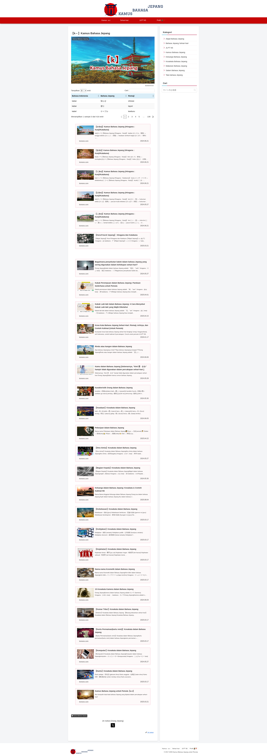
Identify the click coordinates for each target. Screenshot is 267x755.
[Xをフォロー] (113, 725)
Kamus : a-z (166, 748)
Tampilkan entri (81, 91)
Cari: (127, 90)
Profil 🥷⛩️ (193, 748)
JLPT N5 (185, 748)
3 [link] (132, 117)
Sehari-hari (176, 748)
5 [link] (139, 117)
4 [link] (135, 117)
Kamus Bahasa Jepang (80, 715)
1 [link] (124, 117)
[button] (98, 96)
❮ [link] (121, 117)
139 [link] (148, 117)
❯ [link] (153, 117)
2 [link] (128, 117)
